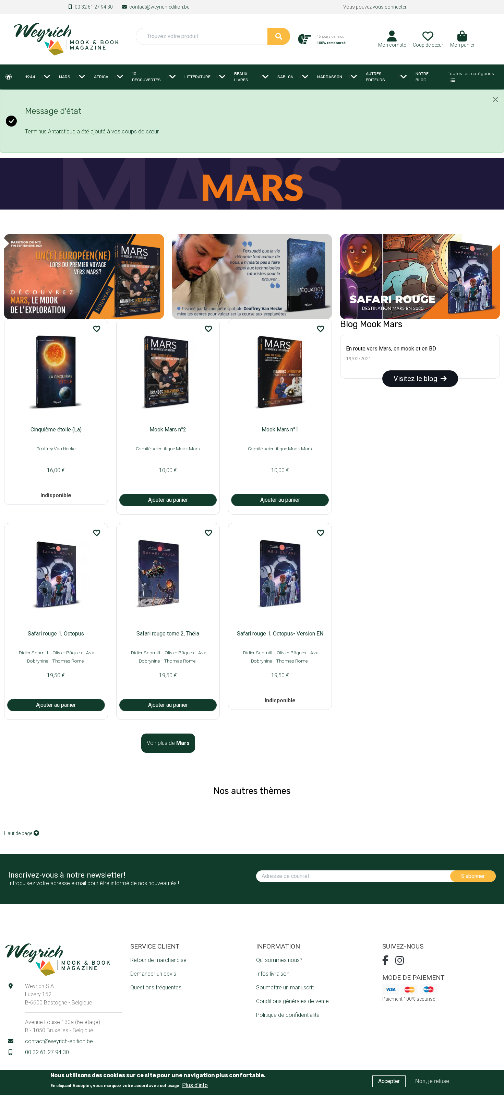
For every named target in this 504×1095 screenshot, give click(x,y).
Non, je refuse (432, 1081)
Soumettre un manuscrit (285, 987)
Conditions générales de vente (292, 1001)
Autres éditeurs (375, 76)
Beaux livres (241, 76)
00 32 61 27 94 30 (94, 7)
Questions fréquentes (155, 987)
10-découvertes (146, 76)
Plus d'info (195, 1085)
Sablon (285, 76)
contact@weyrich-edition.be (159, 7)
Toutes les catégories (471, 73)
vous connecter (389, 7)
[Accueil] (66, 38)
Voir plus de (168, 743)
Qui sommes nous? (279, 960)
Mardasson (329, 76)
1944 (30, 76)
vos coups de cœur (134, 131)
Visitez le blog (417, 378)
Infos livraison (272, 974)
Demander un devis (153, 974)
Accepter (389, 1081)
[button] (462, 41)
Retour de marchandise (158, 960)
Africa (101, 76)
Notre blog (422, 76)
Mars (64, 76)
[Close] (495, 99)
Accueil (8, 77)
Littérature (197, 76)
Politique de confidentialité (288, 1015)
